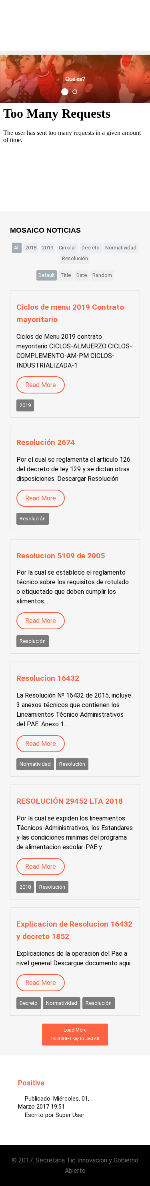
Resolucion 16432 (47, 678)
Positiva (31, 1083)
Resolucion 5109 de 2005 (60, 555)
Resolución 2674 (45, 442)
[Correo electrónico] (129, 1098)
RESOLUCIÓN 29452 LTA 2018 (69, 801)
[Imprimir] (120, 1098)
